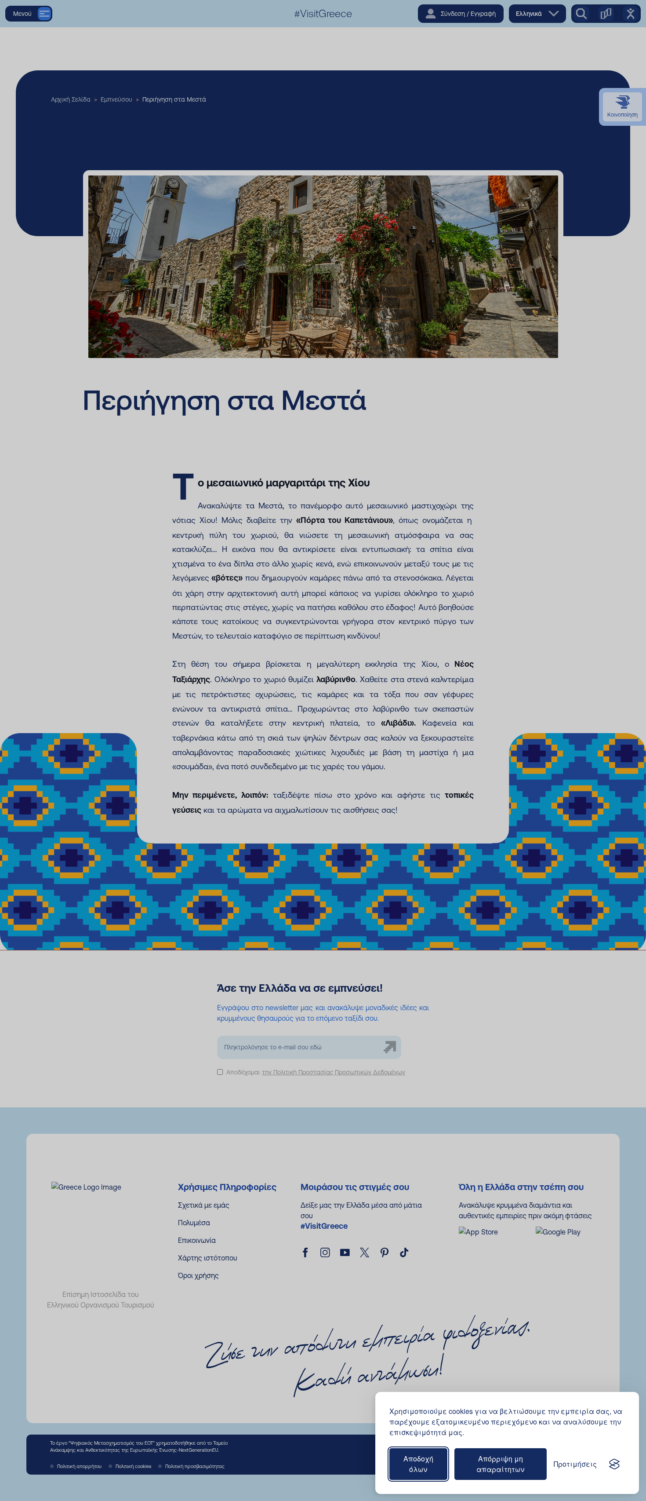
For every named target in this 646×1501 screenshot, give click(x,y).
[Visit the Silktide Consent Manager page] (614, 1464)
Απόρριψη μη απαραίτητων (500, 1464)
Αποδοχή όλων (418, 1464)
